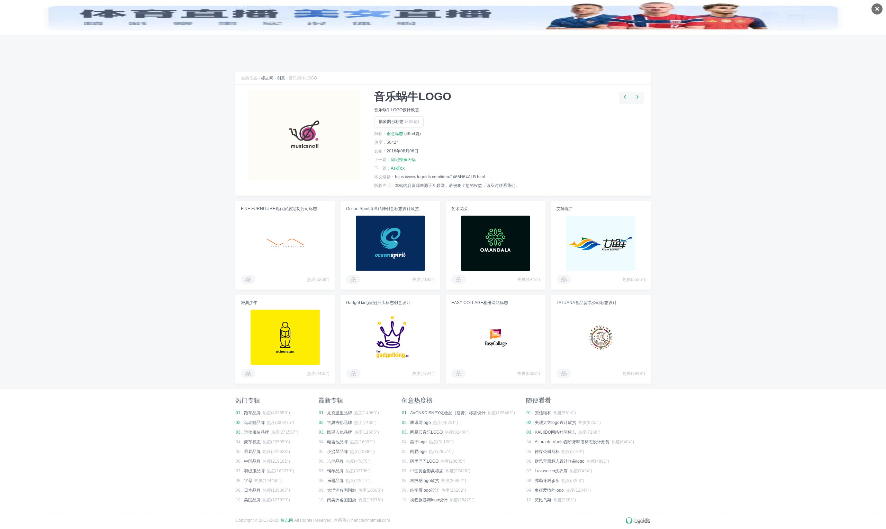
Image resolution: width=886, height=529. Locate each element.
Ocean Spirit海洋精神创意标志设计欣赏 (382, 208)
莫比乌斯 (543, 500)
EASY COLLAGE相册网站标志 (479, 302)
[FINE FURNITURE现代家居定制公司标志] (285, 243)
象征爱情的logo (549, 490)
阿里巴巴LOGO (424, 461)
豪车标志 (252, 442)
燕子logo (418, 442)
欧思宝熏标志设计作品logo (560, 461)
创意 (281, 78)
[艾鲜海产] (601, 243)
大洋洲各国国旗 (341, 490)
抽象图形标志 (399, 121)
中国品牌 (252, 461)
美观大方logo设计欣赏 (555, 422)
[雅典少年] (285, 337)
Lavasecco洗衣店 (551, 471)
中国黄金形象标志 (426, 471)
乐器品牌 (335, 480)
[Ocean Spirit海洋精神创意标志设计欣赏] (390, 243)
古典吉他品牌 (339, 422)
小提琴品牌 (337, 451)
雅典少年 (249, 302)
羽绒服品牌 (254, 471)
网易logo (418, 451)
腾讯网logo (420, 422)
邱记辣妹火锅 (403, 159)
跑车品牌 (252, 412)
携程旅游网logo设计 (428, 500)
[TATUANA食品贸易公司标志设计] (601, 337)
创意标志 (395, 133)
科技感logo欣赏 (424, 480)
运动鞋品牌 (254, 422)
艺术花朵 (459, 208)
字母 (248, 480)
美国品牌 (252, 500)
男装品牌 (252, 451)
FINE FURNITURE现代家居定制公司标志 (279, 208)
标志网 (267, 78)
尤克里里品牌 (339, 412)
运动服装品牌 (256, 432)
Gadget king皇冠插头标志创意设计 (378, 302)
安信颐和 (543, 412)
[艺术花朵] (495, 243)
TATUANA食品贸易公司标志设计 (587, 302)
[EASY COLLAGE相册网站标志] (495, 337)
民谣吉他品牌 (339, 432)
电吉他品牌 (337, 442)
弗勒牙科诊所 (547, 480)
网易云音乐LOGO (426, 432)
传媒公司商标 (547, 451)
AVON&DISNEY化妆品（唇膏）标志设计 (448, 412)
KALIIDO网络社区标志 (555, 432)
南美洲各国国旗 (341, 500)
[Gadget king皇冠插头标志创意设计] (390, 337)
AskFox (398, 168)
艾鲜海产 (565, 208)
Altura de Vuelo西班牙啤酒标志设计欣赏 (572, 442)
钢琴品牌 (335, 471)
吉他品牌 (335, 461)
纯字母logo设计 (424, 490)
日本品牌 (252, 490)
